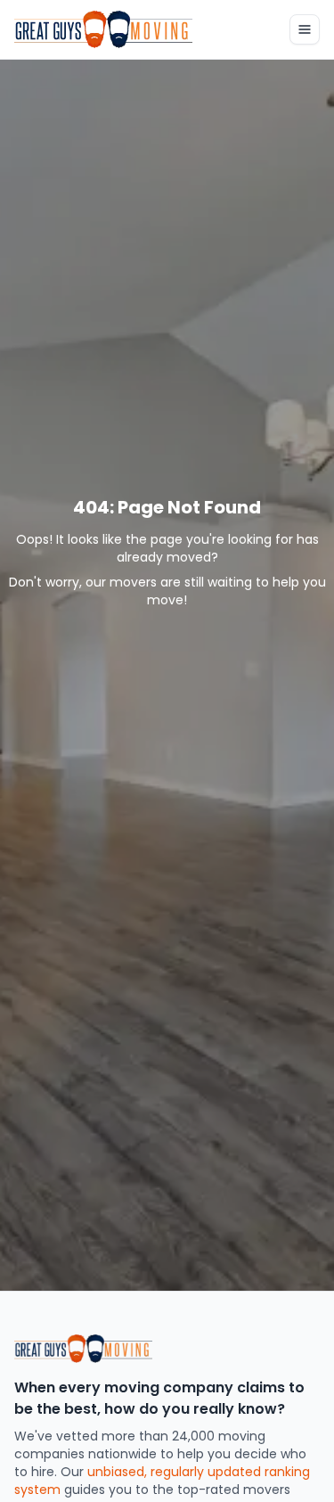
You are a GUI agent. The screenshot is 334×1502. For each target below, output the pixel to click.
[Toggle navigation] (304, 29)
